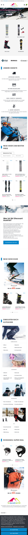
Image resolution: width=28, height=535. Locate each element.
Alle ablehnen (14, 533)
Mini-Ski (5, 429)
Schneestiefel (18, 350)
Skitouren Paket (21, 37)
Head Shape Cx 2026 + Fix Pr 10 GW (7, 175)
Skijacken (17, 345)
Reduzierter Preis (7, 153)
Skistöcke (17, 372)
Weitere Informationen (6, 526)
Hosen (5, 347)
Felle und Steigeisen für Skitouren (19, 378)
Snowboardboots (19, 404)
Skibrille (5, 375)
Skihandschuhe (18, 347)
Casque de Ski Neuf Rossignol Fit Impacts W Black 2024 (7, 460)
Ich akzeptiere (14, 529)
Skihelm (5, 372)
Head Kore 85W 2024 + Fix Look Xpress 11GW (20, 175)
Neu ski (7, 37)
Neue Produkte (6, 155)
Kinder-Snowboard (19, 401)
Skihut (5, 345)
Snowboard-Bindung (8, 404)
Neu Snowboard (7, 401)
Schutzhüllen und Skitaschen (8, 378)
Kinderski (17, 427)
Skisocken (6, 350)
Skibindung (6, 432)
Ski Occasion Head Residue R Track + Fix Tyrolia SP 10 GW (7, 195)
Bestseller (18, 155)
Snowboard (21, 51)
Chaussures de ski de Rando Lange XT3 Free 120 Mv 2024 (20, 307)
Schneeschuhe (18, 375)
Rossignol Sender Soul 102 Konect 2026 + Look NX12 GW (20, 195)
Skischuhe (7, 51)
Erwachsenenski (7, 427)
